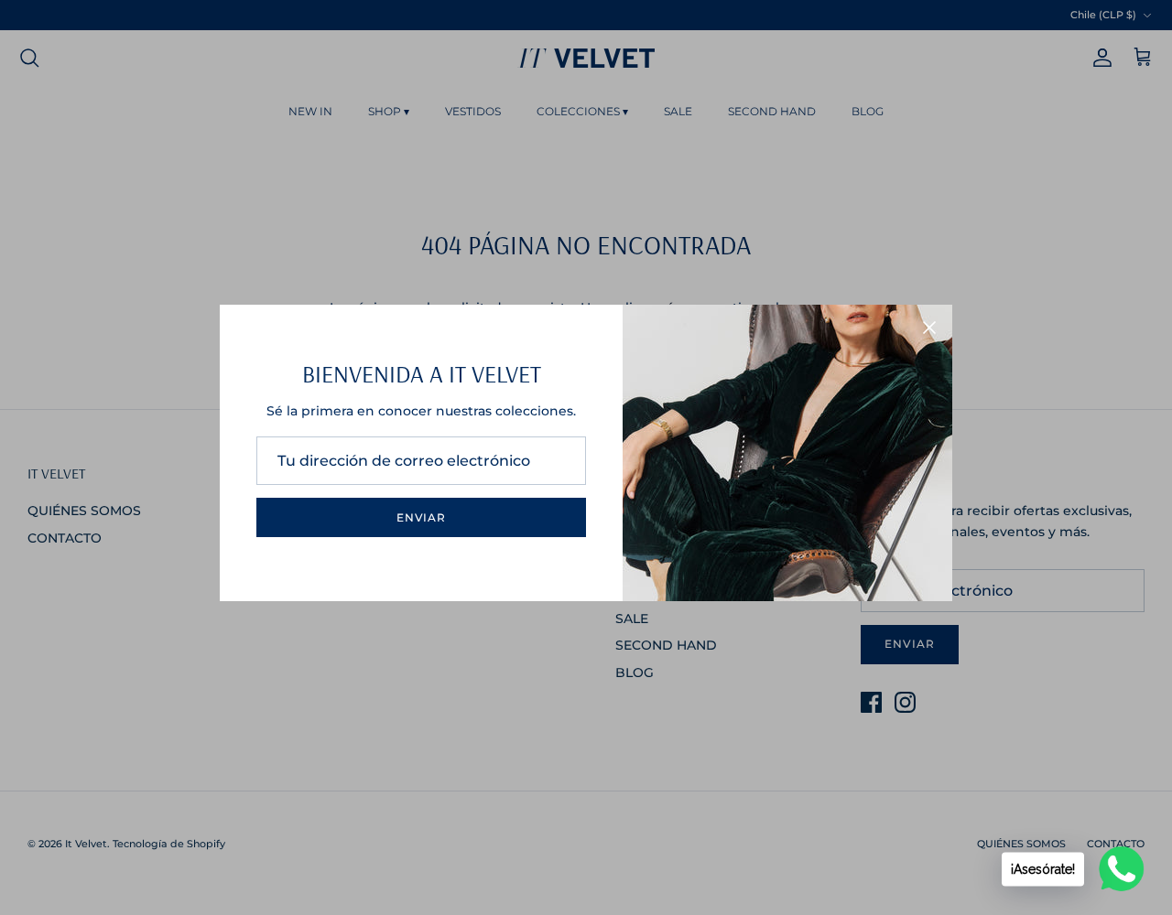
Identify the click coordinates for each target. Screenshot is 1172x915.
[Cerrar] (929, 327)
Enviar (421, 517)
